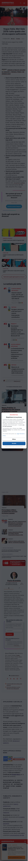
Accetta (14, 443)
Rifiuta (14, 439)
